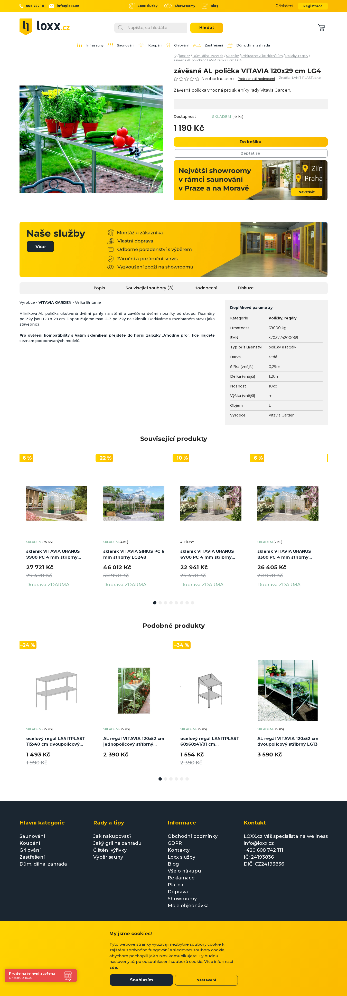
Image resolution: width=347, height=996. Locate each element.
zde (113, 967)
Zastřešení (32, 857)
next (324, 529)
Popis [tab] (99, 288)
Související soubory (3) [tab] (150, 288)
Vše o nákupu (184, 871)
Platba (175, 885)
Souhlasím (141, 980)
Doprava (178, 892)
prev (24, 529)
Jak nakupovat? (112, 836)
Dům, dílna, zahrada (43, 864)
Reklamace (181, 878)
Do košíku (250, 141)
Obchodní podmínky (193, 836)
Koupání (30, 843)
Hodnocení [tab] (205, 288)
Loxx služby (147, 6)
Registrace (313, 6)
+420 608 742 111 (263, 850)
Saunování (32, 836)
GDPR (175, 843)
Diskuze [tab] (246, 288)
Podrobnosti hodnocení (256, 79)
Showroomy (185, 6)
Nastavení (206, 980)
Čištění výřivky (110, 850)
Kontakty (179, 850)
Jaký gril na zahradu (117, 843)
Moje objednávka (188, 905)
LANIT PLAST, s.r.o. (307, 78)
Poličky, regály (282, 318)
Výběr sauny (108, 857)
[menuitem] (90, 45)
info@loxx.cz (68, 6)
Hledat (206, 27)
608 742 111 (35, 6)
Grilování (30, 850)
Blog (215, 6)
